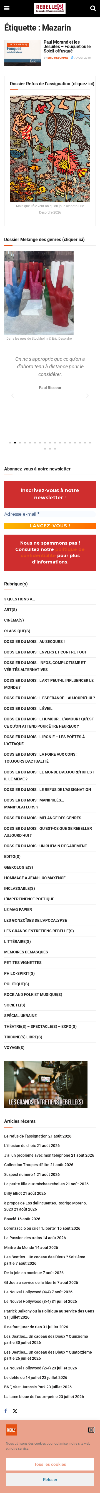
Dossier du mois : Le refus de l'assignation (47, 789)
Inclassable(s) (19, 888)
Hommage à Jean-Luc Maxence (35, 878)
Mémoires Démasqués (26, 952)
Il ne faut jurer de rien (23, 1327)
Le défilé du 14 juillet (22, 1377)
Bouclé (10, 1219)
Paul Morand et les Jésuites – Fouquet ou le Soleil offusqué (67, 46)
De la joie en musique (23, 1273)
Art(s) (10, 609)
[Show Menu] (6, 8)
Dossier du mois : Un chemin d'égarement (45, 846)
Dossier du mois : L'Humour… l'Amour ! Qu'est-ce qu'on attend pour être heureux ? (49, 722)
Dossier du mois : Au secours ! (34, 641)
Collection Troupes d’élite (26, 1165)
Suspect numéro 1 (20, 1174)
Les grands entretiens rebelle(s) (39, 931)
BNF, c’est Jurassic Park (25, 1387)
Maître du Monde (19, 1247)
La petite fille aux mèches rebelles (34, 1184)
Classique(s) (17, 631)
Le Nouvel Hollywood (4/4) (27, 1292)
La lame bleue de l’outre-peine (31, 1396)
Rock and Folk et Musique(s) (33, 994)
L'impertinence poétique (29, 899)
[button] (91, 1430)
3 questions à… (19, 599)
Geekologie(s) (18, 867)
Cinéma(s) (14, 620)
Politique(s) (16, 984)
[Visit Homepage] (50, 8)
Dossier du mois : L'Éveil (28, 708)
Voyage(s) (14, 1047)
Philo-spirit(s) (19, 973)
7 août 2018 (82, 57)
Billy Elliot (13, 1193)
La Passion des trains (23, 1238)
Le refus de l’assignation (26, 1136)
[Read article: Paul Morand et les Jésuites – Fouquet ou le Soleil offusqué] (22, 53)
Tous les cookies (50, 1464)
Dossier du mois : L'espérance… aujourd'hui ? (49, 698)
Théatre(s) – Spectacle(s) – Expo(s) (40, 1026)
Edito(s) (12, 856)
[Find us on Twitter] (15, 1411)
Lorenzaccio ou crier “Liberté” (30, 1228)
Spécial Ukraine (20, 1015)
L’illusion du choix (20, 1145)
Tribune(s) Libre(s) (23, 1037)
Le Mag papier (18, 909)
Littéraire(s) (18, 44)
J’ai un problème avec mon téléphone (37, 1155)
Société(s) (14, 1005)
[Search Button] (93, 8)
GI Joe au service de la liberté (30, 1282)
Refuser (50, 1479)
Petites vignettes (23, 962)
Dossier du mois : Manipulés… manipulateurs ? (34, 803)
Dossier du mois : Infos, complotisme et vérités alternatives (45, 666)
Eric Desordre (58, 57)
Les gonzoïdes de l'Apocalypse (35, 920)
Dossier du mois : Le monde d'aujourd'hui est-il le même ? (50, 775)
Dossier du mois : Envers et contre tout (45, 652)
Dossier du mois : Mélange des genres (42, 818)
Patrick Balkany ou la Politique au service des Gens (49, 1311)
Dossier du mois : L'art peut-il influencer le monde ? (49, 684)
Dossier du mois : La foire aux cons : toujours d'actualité (41, 757)
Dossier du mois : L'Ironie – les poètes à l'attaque (44, 740)
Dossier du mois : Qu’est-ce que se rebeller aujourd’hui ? (48, 832)
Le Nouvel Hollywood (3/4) (27, 1301)
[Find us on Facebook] (5, 1411)
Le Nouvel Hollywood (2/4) (27, 1368)
